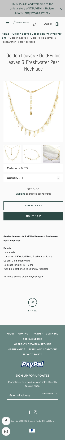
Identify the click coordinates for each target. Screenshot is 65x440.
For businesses (32, 339)
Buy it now (33, 216)
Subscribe (47, 393)
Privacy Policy (32, 354)
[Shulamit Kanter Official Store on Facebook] (29, 411)
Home (5, 33)
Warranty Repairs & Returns (32, 344)
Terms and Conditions (43, 349)
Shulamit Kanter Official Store (41, 421)
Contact (24, 334)
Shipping (20, 193)
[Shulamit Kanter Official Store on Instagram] (35, 411)
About (10, 334)
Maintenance (16, 349)
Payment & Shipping (46, 334)
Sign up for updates (32, 376)
